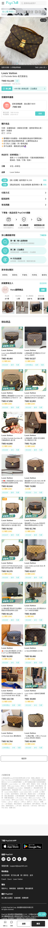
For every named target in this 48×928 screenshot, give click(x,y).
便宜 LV (16, 802)
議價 (23, 924)
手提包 (24, 275)
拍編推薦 (17, 898)
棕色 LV (23, 786)
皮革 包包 (23, 794)
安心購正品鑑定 (7, 898)
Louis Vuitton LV (28, 790)
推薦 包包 (12, 808)
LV (20, 784)
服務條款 (20, 888)
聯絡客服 (12, 888)
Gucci (10, 879)
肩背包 (14, 275)
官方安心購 (15, 875)
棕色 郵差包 (39, 786)
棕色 (23, 784)
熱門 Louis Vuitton (18, 800)
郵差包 (33, 784)
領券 (40, 114)
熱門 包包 (41, 806)
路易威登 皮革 (38, 788)
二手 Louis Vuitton (21, 798)
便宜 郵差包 (18, 804)
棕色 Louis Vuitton (13, 786)
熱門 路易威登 (30, 796)
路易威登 (4, 784)
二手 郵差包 (8, 804)
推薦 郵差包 (10, 806)
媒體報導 (25, 898)
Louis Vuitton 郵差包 (11, 792)
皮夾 (31, 875)
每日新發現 (5, 875)
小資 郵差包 (27, 804)
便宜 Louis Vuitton (35, 798)
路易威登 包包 (16, 790)
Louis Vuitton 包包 (25, 792)
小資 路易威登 (19, 796)
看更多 (24, 759)
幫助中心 (4, 888)
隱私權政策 (29, 888)
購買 (38, 924)
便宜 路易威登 (9, 796)
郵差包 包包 (32, 794)
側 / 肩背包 (24, 875)
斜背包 (17, 166)
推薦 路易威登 (9, 798)
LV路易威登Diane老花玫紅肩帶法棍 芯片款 (15, 778)
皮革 (28, 784)
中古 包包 (4, 808)
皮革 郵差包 (15, 794)
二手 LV (10, 802)
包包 (38, 784)
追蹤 (43, 290)
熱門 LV (29, 802)
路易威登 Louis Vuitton (15, 788)
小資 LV (23, 802)
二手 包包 (18, 806)
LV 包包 (6, 794)
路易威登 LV (28, 788)
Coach (3, 879)
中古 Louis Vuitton (31, 800)
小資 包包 (34, 806)
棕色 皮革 (30, 786)
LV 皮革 (35, 792)
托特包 (34, 275)
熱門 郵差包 (36, 804)
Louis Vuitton (15, 172)
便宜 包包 (26, 806)
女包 (11, 166)
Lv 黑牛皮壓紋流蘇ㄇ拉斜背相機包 (34, 782)
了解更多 (43, 235)
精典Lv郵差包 (35, 778)
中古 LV (36, 802)
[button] (7, 297)
